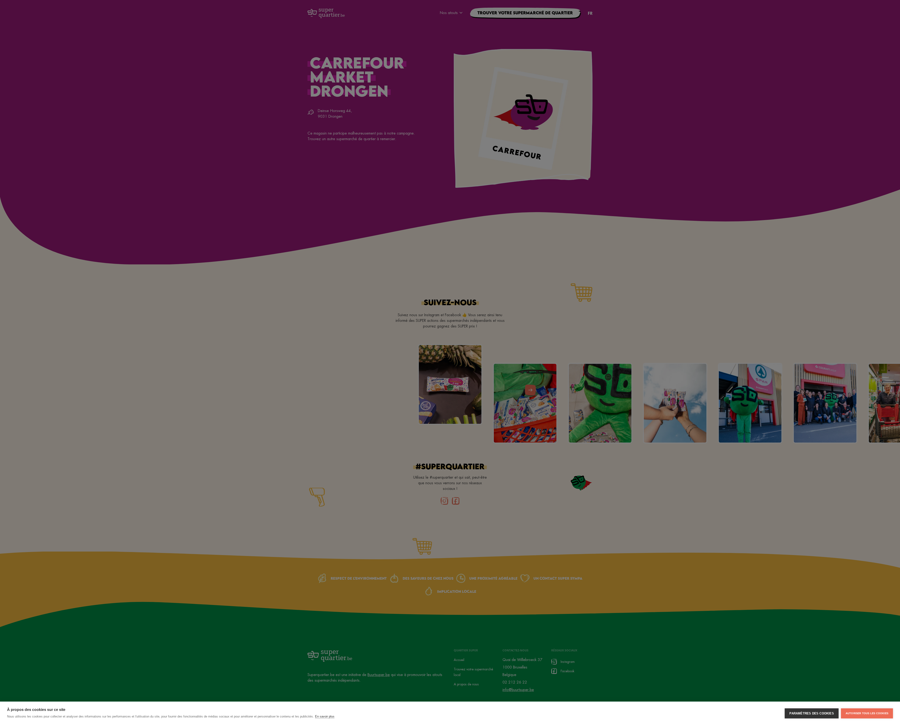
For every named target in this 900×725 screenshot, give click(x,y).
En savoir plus (324, 716)
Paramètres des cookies (811, 713)
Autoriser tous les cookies (867, 713)
